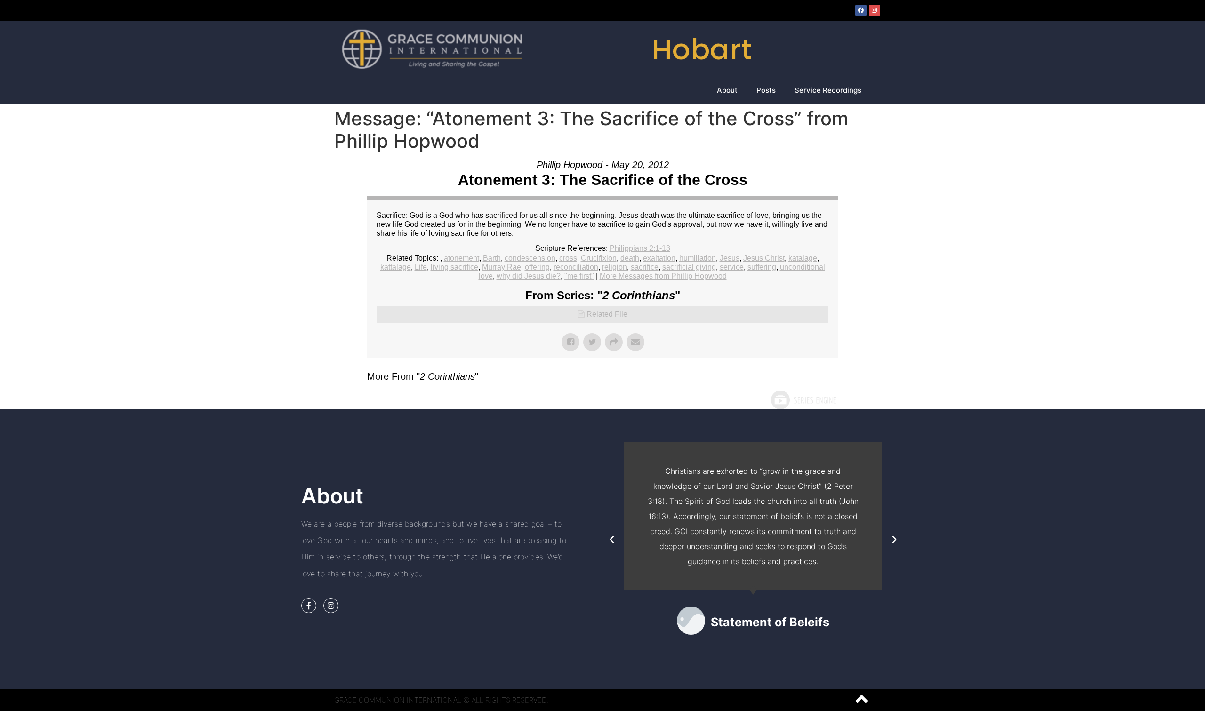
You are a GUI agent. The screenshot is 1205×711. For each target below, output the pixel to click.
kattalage (395, 267)
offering (537, 267)
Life (421, 267)
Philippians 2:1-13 (640, 248)
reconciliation (576, 267)
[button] (612, 539)
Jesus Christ (764, 258)
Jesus (729, 258)
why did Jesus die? (529, 276)
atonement (461, 258)
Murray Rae (501, 267)
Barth (492, 258)
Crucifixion (599, 258)
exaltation (659, 258)
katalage (802, 258)
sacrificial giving (689, 267)
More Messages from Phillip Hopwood (663, 276)
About (727, 90)
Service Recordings (828, 90)
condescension (530, 258)
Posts (766, 90)
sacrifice (645, 267)
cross (568, 258)
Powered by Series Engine (803, 400)
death (629, 258)
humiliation (697, 258)
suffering (761, 267)
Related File (606, 314)
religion (614, 267)
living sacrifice (454, 267)
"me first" (579, 276)
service (732, 267)
